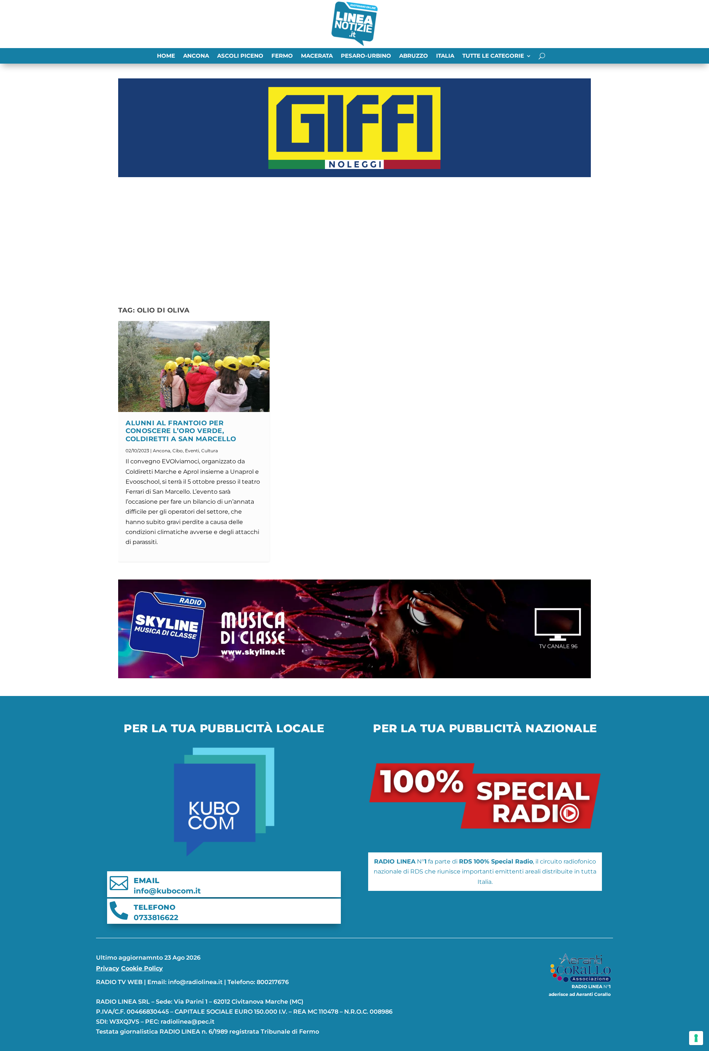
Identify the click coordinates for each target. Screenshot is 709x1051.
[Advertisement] (354, 235)
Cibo (177, 450)
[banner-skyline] (354, 676)
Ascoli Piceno (240, 56)
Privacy (107, 968)
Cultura (209, 450)
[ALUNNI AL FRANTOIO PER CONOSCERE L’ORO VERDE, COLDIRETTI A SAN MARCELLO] (194, 366)
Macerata (317, 56)
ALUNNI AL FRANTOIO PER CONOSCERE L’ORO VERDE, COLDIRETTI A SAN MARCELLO (181, 431)
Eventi (192, 450)
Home (166, 56)
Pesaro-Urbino (366, 56)
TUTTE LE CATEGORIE (493, 56)
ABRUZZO (413, 56)
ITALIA (445, 56)
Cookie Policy (142, 968)
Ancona (196, 56)
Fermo (282, 56)
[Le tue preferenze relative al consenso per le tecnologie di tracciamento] (696, 1038)
